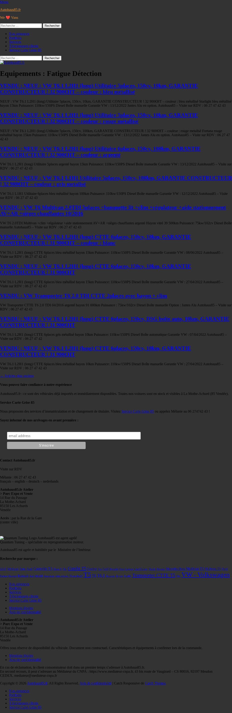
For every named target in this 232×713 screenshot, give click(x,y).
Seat (31, 576)
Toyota (119, 576)
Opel (225, 568)
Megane (161, 569)
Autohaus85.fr (10, 10)
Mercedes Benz (175, 568)
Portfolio (15, 38)
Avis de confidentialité (25, 612)
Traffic (127, 576)
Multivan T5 (195, 568)
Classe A (57, 569)
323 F (3, 569)
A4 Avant (12, 568)
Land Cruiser (141, 569)
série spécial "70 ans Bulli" (69, 576)
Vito (178, 576)
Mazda (152, 569)
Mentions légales (21, 608)
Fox (100, 569)
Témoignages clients (23, 46)
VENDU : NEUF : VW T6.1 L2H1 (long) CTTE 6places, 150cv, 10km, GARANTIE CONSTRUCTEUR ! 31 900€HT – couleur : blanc (95, 240)
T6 (94, 575)
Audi (30, 568)
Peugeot (12, 576)
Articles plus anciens (17, 376)
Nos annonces (19, 34)
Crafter (92, 568)
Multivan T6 (213, 568)
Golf (105, 568)
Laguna (129, 569)
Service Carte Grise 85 (25, 50)
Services (15, 42)
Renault (23, 576)
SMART (39, 576)
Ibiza (121, 569)
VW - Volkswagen (205, 574)
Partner (3, 576)
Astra (22, 568)
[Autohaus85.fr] (12, 62)
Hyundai (113, 569)
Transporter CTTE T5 (153, 575)
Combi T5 (77, 568)
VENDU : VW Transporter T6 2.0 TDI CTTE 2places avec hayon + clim (83, 296)
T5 (87, 574)
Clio (65, 569)
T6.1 (101, 575)
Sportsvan (49, 576)
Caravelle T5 (43, 568)
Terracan (110, 576)
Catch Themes (155, 683)
